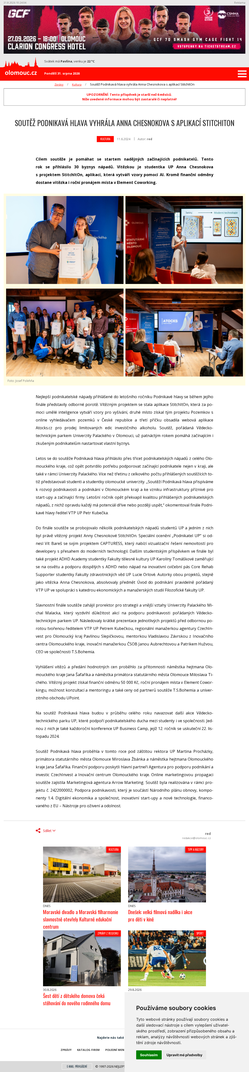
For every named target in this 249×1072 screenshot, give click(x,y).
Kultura (76, 84)
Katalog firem (88, 1050)
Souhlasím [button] (149, 1055)
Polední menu (115, 1050)
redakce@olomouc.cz (196, 838)
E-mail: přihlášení (77, 1066)
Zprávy (58, 84)
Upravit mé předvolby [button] (184, 1055)
